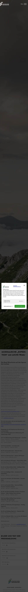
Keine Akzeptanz (7, 306)
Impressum (15, 285)
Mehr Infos (21, 301)
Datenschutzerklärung (17, 286)
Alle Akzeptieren (19, 306)
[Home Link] (4, 5)
